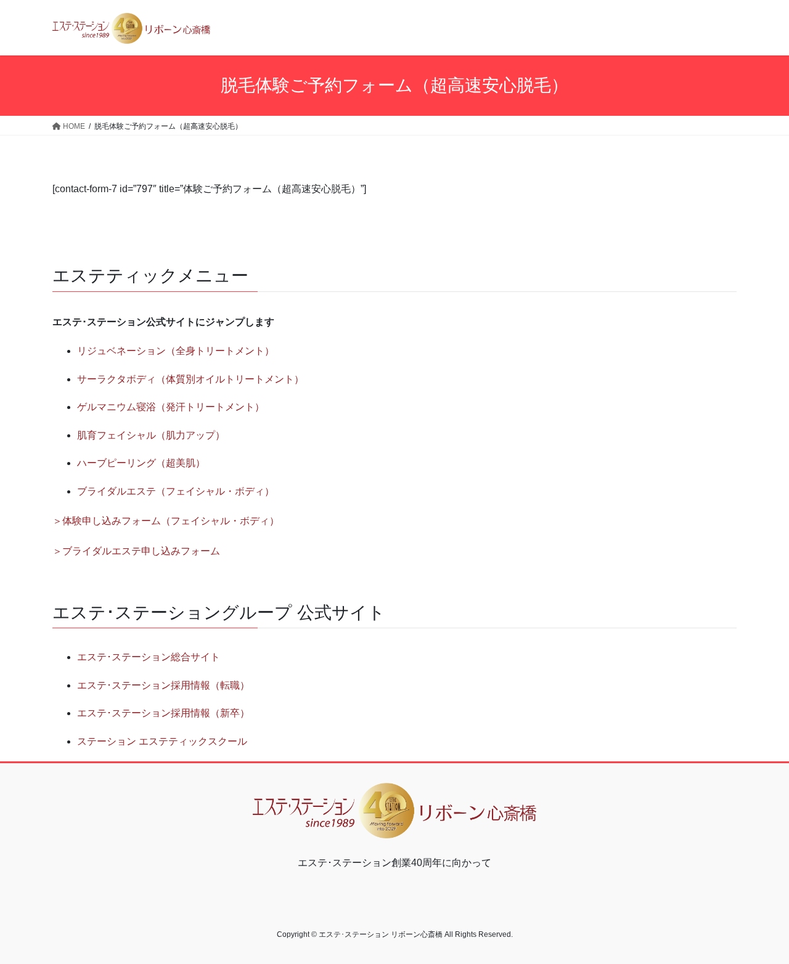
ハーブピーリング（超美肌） (141, 463)
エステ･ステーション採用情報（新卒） (163, 713)
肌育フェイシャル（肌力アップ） (151, 435)
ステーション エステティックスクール (162, 741)
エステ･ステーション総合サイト (148, 657)
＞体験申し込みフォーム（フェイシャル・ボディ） (165, 521)
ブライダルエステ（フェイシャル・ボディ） (175, 491)
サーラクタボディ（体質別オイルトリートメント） (190, 379)
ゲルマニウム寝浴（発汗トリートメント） (170, 407)
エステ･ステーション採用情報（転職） (163, 685)
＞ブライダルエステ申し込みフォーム (136, 551)
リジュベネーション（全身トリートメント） (175, 351)
